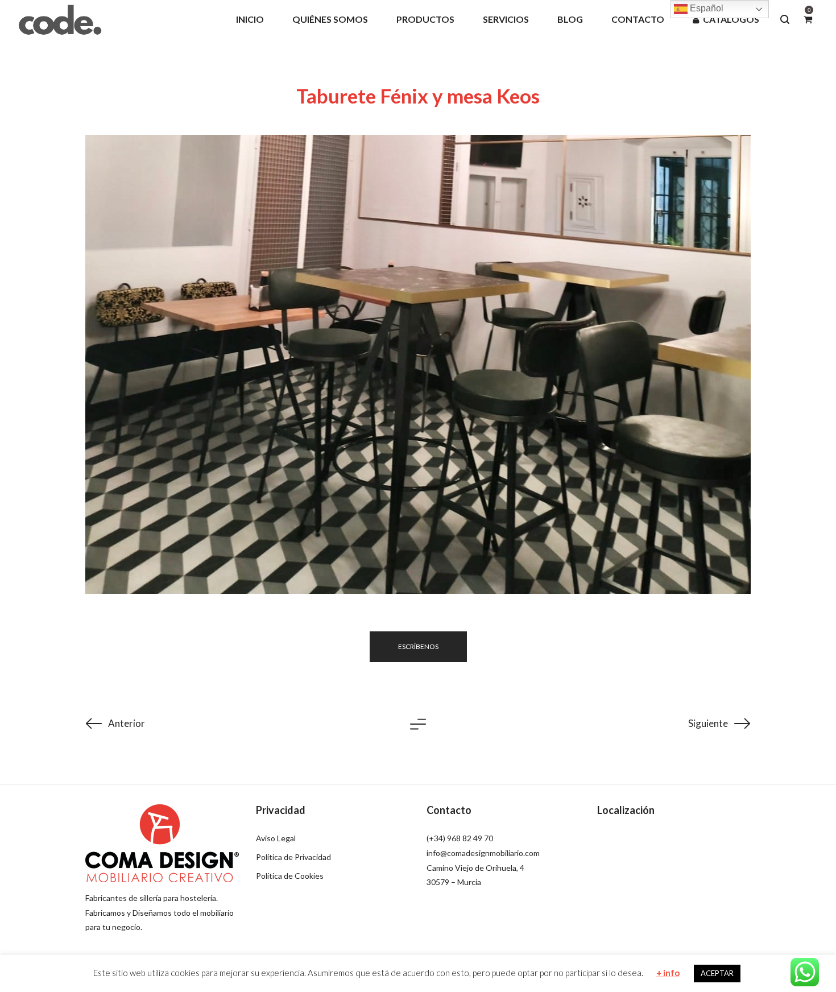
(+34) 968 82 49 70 (460, 838)
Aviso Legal (276, 838)
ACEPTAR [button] (717, 973)
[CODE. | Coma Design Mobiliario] (59, 19)
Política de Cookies (290, 876)
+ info (668, 973)
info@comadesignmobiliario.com (483, 853)
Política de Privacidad (293, 857)
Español (705, 8)
